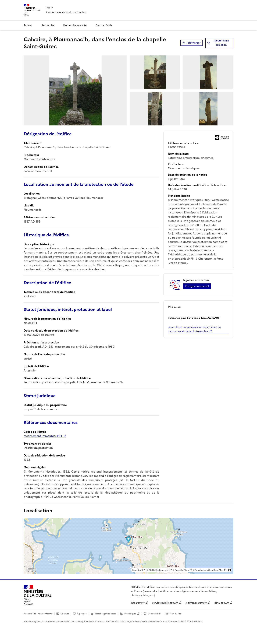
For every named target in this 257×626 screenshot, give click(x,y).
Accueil (28, 25)
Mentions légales (32, 621)
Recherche (47, 25)
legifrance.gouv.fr (196, 603)
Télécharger (193, 43)
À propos (82, 613)
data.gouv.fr (221, 603)
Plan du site (175, 613)
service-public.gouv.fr (165, 603)
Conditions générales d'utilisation (87, 621)
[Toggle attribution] (229, 570)
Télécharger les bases (105, 613)
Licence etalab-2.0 (177, 621)
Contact (64, 613)
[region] (128, 546)
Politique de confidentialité (55, 621)
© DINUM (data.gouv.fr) (158, 569)
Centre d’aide (155, 613)
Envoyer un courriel (197, 286)
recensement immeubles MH (43, 436)
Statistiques (130, 613)
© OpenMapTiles (181, 569)
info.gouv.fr (138, 603)
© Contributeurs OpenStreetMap (208, 569)
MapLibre (136, 569)
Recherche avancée (75, 25)
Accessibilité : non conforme (38, 613)
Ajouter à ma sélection (221, 43)
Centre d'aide (104, 25)
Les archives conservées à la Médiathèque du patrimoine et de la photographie (194, 329)
